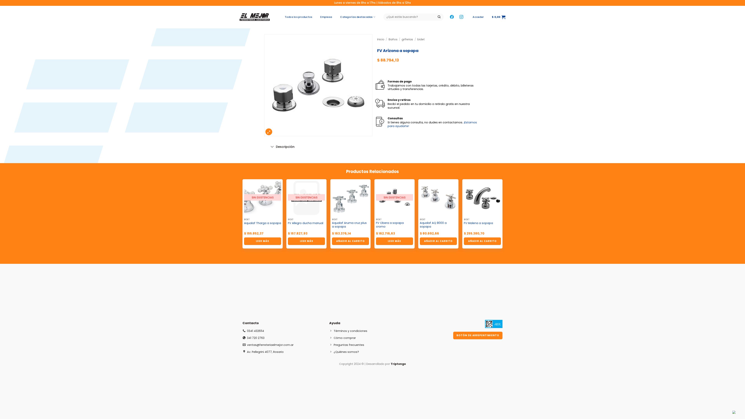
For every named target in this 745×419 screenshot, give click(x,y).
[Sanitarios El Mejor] (256, 17)
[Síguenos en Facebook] (452, 17)
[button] (478, 17)
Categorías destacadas (356, 17)
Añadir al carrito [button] (350, 241)
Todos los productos (298, 17)
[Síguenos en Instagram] (461, 17)
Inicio (380, 39)
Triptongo (398, 364)
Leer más (262, 241)
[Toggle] (272, 147)
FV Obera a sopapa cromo (390, 224)
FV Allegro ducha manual (305, 223)
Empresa (326, 17)
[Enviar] (439, 17)
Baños (393, 39)
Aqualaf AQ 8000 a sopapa (433, 224)
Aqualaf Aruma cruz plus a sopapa (349, 224)
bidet (421, 39)
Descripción (285, 147)
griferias (407, 39)
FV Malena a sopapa (478, 223)
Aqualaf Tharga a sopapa (262, 223)
